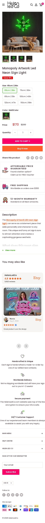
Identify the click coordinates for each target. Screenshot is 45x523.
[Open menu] (3, 5)
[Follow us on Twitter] (8, 494)
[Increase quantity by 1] (30, 132)
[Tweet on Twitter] (36, 158)
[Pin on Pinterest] (32, 158)
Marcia (12, 319)
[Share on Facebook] (28, 158)
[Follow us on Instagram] (12, 494)
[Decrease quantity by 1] (15, 132)
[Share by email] (41, 158)
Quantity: (6, 132)
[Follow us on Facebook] (4, 494)
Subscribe (11, 472)
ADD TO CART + (22, 141)
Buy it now (22, 148)
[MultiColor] (6, 116)
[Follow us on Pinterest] (17, 494)
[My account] (36, 4)
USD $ (6, 483)
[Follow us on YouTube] (21, 494)
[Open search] (31, 4)
